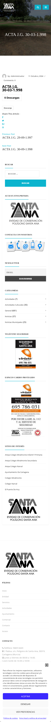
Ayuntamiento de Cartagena (17, 472)
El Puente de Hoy (12, 489)
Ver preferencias (25, 711)
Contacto (6, 625)
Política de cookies (10, 718)
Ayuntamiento (8, 614)
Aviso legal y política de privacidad (32, 718)
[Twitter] (3, 120)
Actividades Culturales (14, 305)
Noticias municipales (13, 322)
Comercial (6, 619)
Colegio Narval (11, 483)
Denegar (25, 704)
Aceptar (25, 696)
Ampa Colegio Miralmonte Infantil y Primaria (23, 455)
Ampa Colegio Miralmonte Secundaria (21, 460)
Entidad (5, 596)
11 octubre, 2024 (35, 76)
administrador (17, 76)
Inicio (4, 591)
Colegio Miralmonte (13, 478)
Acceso (5, 631)
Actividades (10, 299)
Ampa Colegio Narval (14, 466)
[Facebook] (2, 117)
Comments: (9, 80)
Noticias (8, 316)
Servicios (5, 602)
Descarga (8, 108)
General (8, 310)
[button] (46, 665)
